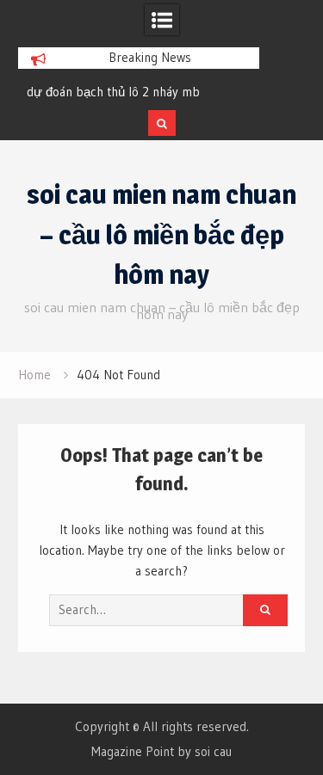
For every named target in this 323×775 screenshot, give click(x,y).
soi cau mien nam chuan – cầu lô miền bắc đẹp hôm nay (161, 234)
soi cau (213, 751)
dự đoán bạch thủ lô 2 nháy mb (113, 91)
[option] (138, 92)
